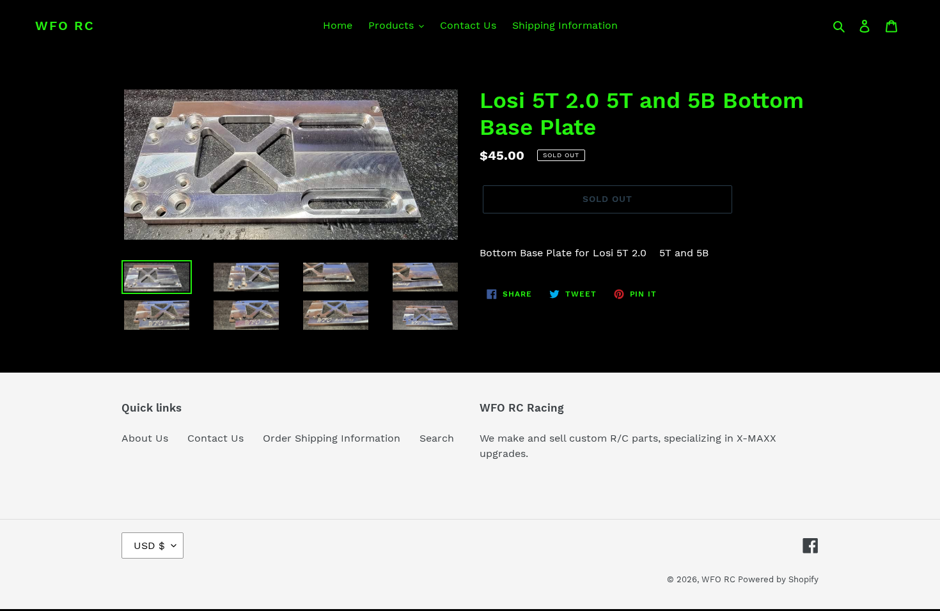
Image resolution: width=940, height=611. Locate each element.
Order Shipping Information (331, 438)
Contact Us (215, 438)
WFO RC (65, 25)
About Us (144, 438)
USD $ (149, 545)
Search (436, 438)
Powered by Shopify (778, 579)
